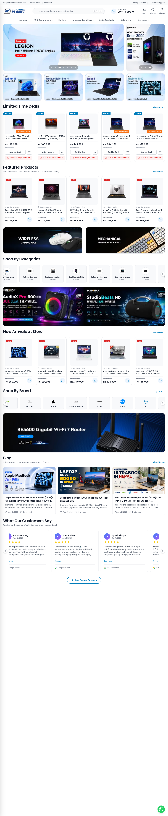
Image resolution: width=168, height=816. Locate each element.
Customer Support (157, 3)
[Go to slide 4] (63, 67)
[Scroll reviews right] (163, 551)
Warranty (48, 3)
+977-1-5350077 (126, 12)
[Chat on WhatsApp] (161, 809)
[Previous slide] (7, 48)
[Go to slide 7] (75, 67)
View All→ (160, 392)
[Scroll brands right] (163, 403)
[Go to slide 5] (67, 67)
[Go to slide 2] (55, 67)
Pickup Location (139, 3)
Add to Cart (15, 152)
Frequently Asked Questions (14, 3)
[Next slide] (120, 48)
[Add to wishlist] (29, 152)
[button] (144, 11)
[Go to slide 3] (59, 67)
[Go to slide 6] (71, 67)
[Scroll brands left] (5, 403)
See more (52, 561)
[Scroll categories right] (163, 274)
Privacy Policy (35, 3)
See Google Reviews (86, 580)
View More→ (159, 107)
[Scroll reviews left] (5, 551)
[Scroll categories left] (5, 274)
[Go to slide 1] (51, 67)
